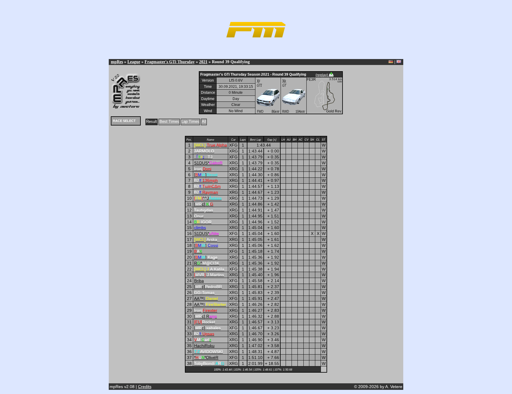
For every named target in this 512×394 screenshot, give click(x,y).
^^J (208, 198)
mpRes (117, 61)
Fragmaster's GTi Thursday (170, 61)
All (204, 121)
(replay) (322, 75)
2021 (203, 61)
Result (151, 121)
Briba (199, 280)
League (133, 61)
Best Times (169, 121)
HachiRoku (204, 345)
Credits (144, 386)
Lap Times (190, 121)
